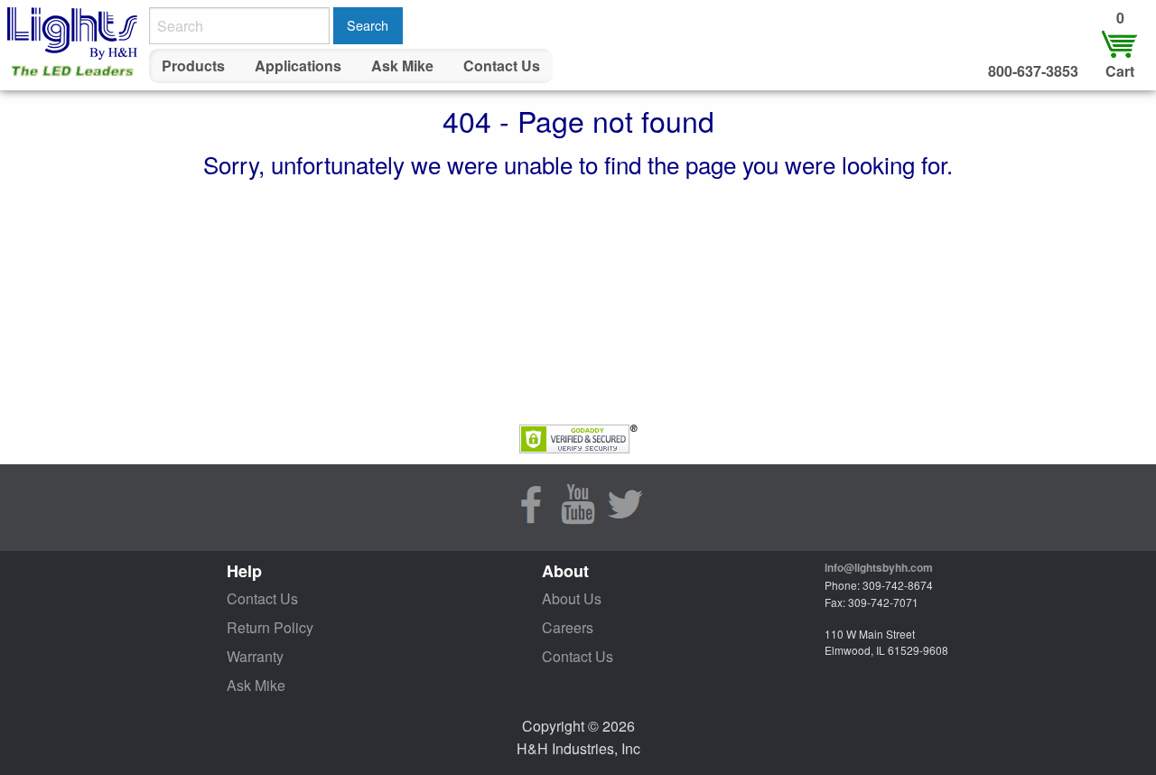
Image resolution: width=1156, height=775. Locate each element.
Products (193, 65)
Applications (298, 65)
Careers (567, 627)
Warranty (255, 656)
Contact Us (501, 65)
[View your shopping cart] (1120, 43)
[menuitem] (193, 66)
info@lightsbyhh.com (879, 567)
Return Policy (270, 627)
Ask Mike (402, 65)
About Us (571, 598)
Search (367, 24)
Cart (1119, 71)
